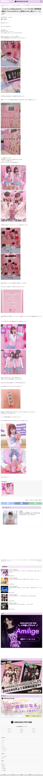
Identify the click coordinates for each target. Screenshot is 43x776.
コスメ (3, 742)
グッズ (3, 745)
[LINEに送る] (35, 503)
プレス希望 (4, 768)
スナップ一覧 (4, 756)
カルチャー (10, 17)
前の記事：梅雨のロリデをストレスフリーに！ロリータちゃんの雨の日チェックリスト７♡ (11, 561)
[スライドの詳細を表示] (21, 647)
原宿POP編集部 (11, 575)
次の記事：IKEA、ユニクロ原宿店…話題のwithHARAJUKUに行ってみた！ (32, 561)
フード (3, 743)
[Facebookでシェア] (21, 503)
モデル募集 (4, 770)
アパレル (15, 603)
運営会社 (3, 765)
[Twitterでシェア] (8, 503)
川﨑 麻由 (5, 19)
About (3, 763)
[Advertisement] (21, 535)
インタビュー (4, 750)
